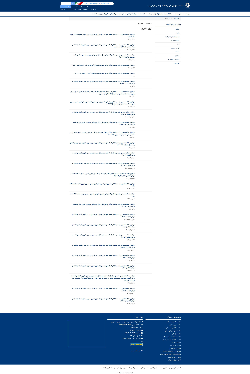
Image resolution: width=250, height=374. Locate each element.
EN (81, 7)
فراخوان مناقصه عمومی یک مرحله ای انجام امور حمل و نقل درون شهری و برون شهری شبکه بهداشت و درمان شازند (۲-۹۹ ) (103, 215)
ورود (86, 6)
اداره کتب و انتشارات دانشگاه (172, 351)
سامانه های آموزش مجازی (173, 331)
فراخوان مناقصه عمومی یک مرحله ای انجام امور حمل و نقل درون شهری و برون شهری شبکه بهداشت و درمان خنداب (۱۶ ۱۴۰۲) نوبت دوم (103, 46)
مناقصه (177, 29)
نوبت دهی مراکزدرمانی (116, 14)
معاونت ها (178, 14)
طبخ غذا (177, 63)
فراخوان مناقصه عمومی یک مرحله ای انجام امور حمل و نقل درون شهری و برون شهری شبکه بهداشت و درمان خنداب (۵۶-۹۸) (103, 236)
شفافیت (94, 14)
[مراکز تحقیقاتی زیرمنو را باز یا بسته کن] (125, 14)
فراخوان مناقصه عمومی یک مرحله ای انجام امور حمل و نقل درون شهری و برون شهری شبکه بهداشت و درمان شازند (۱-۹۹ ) (103, 226)
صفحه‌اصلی (176, 18)
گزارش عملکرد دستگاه (174, 360)
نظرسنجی (63, 9)
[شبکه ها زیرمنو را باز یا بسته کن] (138, 14)
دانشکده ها (168, 14)
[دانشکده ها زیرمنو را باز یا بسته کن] (163, 14)
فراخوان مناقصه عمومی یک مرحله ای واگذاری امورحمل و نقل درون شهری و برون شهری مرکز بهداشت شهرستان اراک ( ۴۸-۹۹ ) (104, 205)
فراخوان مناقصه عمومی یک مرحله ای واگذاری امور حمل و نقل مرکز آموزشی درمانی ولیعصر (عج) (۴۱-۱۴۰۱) (103, 65)
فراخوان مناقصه (175, 48)
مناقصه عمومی (175, 40)
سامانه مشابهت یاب (175, 348)
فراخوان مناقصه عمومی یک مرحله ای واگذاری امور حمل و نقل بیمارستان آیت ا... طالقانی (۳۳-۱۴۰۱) (105, 73)
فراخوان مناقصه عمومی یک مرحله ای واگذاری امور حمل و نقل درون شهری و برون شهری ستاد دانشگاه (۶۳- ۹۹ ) (102, 185)
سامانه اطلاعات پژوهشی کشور (172, 339)
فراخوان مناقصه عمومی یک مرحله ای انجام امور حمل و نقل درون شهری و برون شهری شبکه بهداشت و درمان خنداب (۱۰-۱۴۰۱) (103, 113)
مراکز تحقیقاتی (131, 14)
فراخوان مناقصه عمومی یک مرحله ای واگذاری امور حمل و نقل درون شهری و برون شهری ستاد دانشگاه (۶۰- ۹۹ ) (102, 195)
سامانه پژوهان (176, 334)
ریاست (187, 14)
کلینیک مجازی (103, 14)
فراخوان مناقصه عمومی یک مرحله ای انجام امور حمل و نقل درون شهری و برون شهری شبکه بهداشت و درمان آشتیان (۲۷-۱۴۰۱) (103, 82)
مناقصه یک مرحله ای (173, 59)
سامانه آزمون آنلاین (175, 325)
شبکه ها (142, 14)
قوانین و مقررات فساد (174, 357)
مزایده (177, 33)
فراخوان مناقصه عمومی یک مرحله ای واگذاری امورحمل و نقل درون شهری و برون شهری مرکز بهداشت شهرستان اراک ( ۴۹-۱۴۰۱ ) (104, 56)
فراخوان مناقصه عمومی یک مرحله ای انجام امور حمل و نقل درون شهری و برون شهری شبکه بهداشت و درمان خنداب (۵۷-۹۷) (103, 289)
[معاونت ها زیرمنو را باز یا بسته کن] (173, 14)
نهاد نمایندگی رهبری (83, 9)
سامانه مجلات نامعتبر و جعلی (172, 336)
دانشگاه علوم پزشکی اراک (172, 37)
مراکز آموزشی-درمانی (154, 14)
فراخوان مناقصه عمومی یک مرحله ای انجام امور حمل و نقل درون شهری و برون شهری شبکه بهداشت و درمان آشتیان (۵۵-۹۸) (103, 246)
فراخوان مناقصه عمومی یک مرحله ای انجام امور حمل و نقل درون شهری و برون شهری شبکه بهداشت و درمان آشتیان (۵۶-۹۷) (103, 300)
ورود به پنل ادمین (71, 9)
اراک (178, 44)
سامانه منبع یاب (176, 342)
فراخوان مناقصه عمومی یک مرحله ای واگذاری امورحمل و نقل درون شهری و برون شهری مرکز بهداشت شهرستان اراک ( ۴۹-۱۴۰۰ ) (104, 123)
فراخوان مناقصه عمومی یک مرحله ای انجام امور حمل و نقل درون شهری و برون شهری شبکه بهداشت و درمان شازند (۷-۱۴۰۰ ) (103, 164)
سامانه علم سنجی (175, 345)
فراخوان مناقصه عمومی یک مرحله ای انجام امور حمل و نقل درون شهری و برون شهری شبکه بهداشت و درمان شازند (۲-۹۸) (103, 256)
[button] (65, 6)
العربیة (77, 7)
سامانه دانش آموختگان (174, 322)
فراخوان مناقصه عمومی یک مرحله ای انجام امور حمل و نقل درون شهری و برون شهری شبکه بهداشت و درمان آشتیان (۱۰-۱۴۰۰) (103, 154)
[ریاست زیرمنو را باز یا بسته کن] (183, 14)
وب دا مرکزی (93, 9)
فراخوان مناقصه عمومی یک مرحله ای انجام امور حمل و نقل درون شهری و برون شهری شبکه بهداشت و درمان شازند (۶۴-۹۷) (103, 267)
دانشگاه (177, 52)
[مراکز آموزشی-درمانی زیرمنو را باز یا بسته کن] (146, 14)
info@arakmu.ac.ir (125, 325)
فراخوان (177, 56)
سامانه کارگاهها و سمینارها (173, 328)
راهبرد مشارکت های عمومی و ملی (170, 354)
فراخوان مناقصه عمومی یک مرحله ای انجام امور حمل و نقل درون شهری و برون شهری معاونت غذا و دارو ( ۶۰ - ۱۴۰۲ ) (102, 35)
